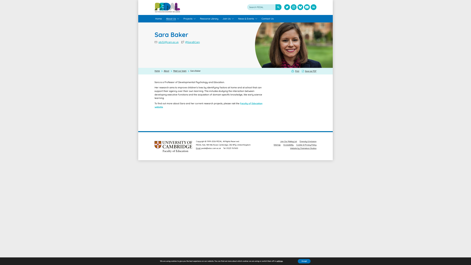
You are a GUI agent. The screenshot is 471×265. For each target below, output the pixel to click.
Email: (198, 148)
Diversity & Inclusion (308, 141)
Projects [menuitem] (187, 18)
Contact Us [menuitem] (268, 18)
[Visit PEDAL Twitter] (287, 7)
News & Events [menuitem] (246, 18)
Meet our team (179, 71)
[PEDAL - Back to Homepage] (167, 7)
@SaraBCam (192, 42)
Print (297, 71)
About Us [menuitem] (171, 18)
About (166, 71)
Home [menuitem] (158, 18)
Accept (304, 261)
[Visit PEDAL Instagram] (294, 7)
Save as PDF (310, 71)
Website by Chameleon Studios (303, 148)
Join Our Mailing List (288, 141)
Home (157, 71)
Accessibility (288, 145)
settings (279, 261)
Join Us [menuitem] (227, 18)
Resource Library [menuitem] (209, 18)
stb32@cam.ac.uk (168, 42)
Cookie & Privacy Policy (306, 145)
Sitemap (277, 145)
